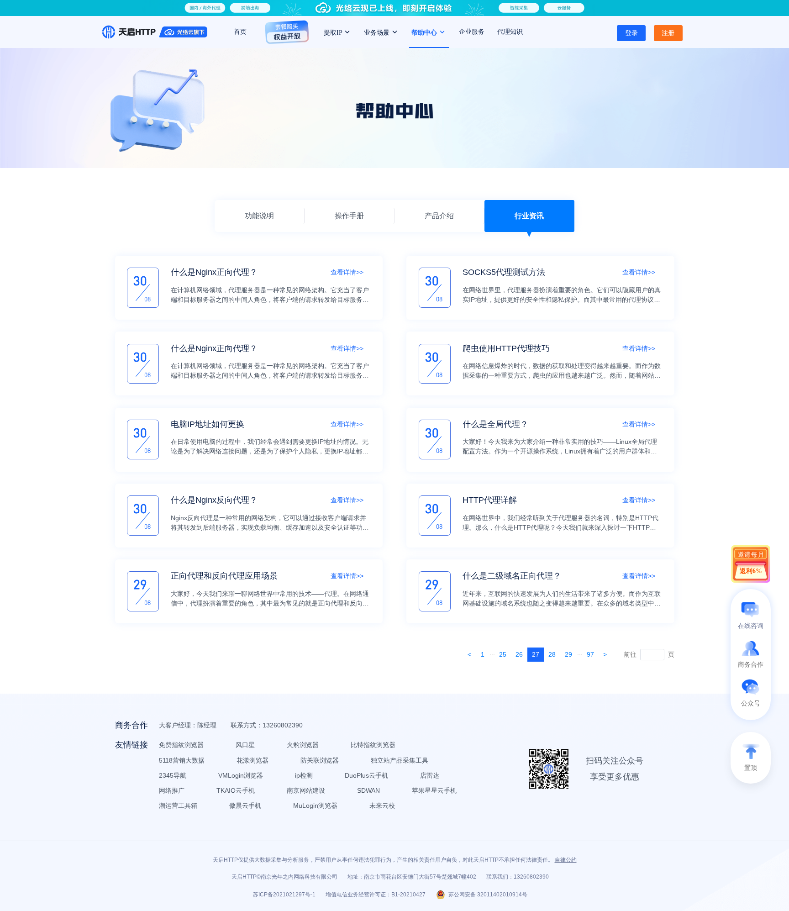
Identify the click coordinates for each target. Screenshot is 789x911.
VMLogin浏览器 (240, 775)
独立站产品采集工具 (399, 760)
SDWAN (368, 790)
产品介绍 (439, 216)
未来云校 (382, 805)
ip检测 (304, 775)
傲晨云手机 (245, 805)
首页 (240, 31)
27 (535, 654)
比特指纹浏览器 (373, 744)
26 (519, 654)
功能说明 (259, 216)
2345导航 (172, 775)
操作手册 (349, 216)
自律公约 (566, 860)
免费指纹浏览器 (181, 744)
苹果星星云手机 (434, 790)
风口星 (245, 744)
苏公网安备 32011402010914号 (487, 894)
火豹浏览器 (303, 744)
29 (568, 654)
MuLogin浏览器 (315, 805)
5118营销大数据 (182, 760)
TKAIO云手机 (235, 790)
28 (552, 654)
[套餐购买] (287, 36)
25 (502, 654)
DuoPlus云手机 (366, 775)
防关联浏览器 (319, 760)
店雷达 (429, 775)
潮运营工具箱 (178, 805)
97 (590, 654)
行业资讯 (529, 216)
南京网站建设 (306, 790)
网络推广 (171, 790)
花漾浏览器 (252, 760)
